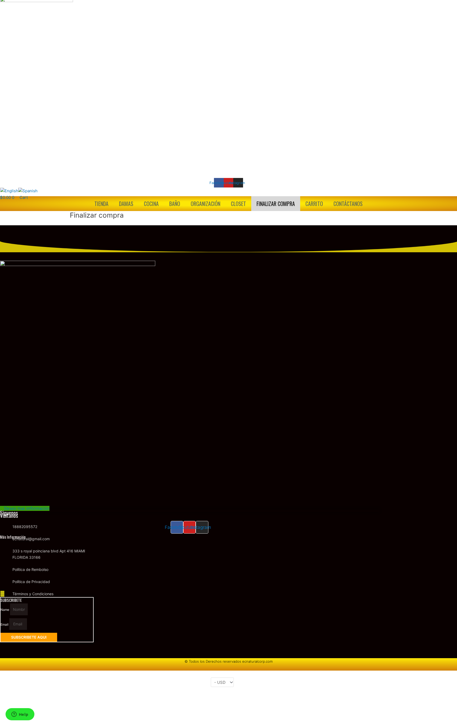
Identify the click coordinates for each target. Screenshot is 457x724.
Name (5, 610)
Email (5, 624)
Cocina (151, 204)
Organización (205, 204)
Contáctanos (348, 204)
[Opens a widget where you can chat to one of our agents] (19, 714)
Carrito (314, 204)
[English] (9, 190)
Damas (126, 204)
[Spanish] (28, 190)
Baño (174, 204)
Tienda (101, 204)
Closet (238, 204)
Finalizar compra (276, 204)
